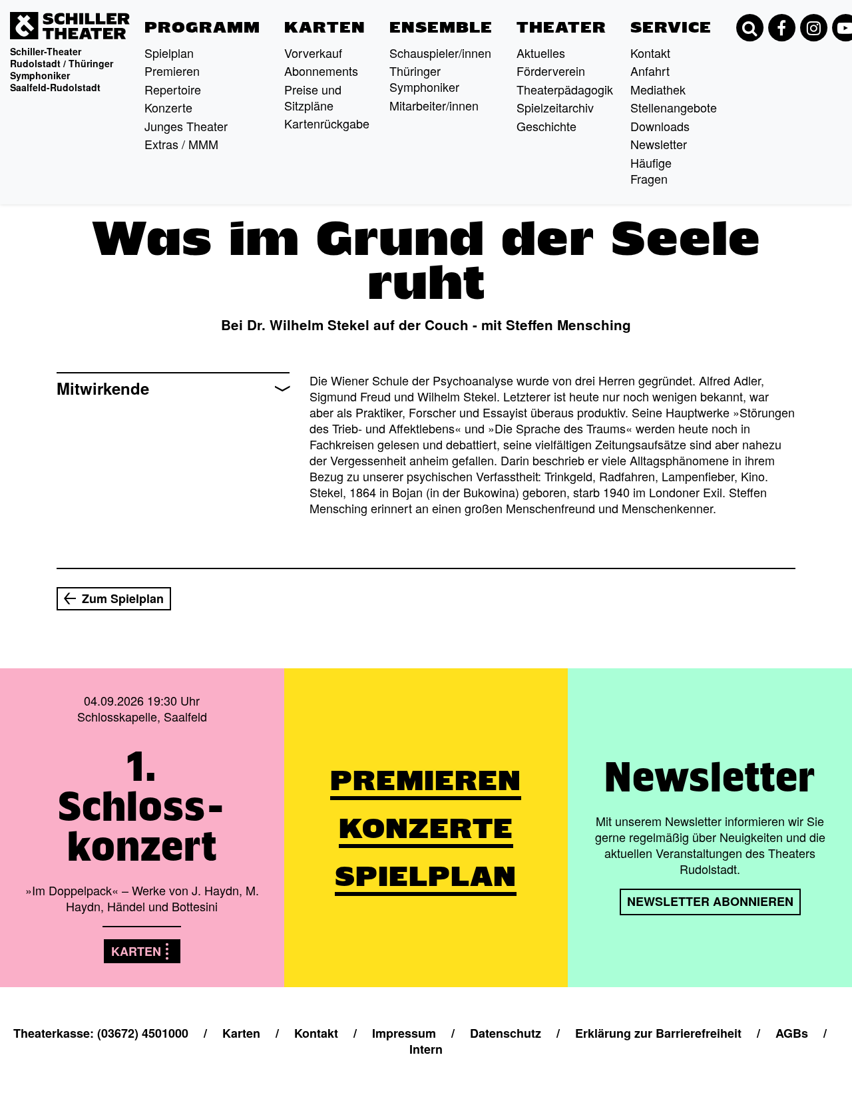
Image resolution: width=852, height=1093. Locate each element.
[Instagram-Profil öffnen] (813, 28)
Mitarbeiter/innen (434, 105)
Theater (561, 27)
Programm (202, 27)
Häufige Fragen (651, 170)
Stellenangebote (673, 107)
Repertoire (172, 89)
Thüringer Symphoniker (424, 78)
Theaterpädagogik (565, 89)
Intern (426, 1049)
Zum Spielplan (123, 598)
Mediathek (658, 89)
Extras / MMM (181, 143)
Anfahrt (650, 70)
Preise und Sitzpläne (312, 97)
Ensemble (441, 27)
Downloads (660, 125)
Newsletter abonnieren (710, 901)
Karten (324, 27)
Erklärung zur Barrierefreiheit (658, 1033)
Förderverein (551, 70)
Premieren (172, 70)
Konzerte (168, 107)
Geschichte (546, 125)
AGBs (791, 1033)
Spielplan (169, 52)
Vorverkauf (313, 52)
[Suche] (749, 28)
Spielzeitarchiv (555, 107)
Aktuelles (541, 52)
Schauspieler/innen (440, 52)
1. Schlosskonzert (142, 806)
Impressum (404, 1033)
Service (671, 27)
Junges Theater (186, 125)
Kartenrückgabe (326, 123)
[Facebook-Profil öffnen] (781, 28)
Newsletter (658, 143)
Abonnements (321, 70)
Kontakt (650, 52)
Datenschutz (505, 1033)
